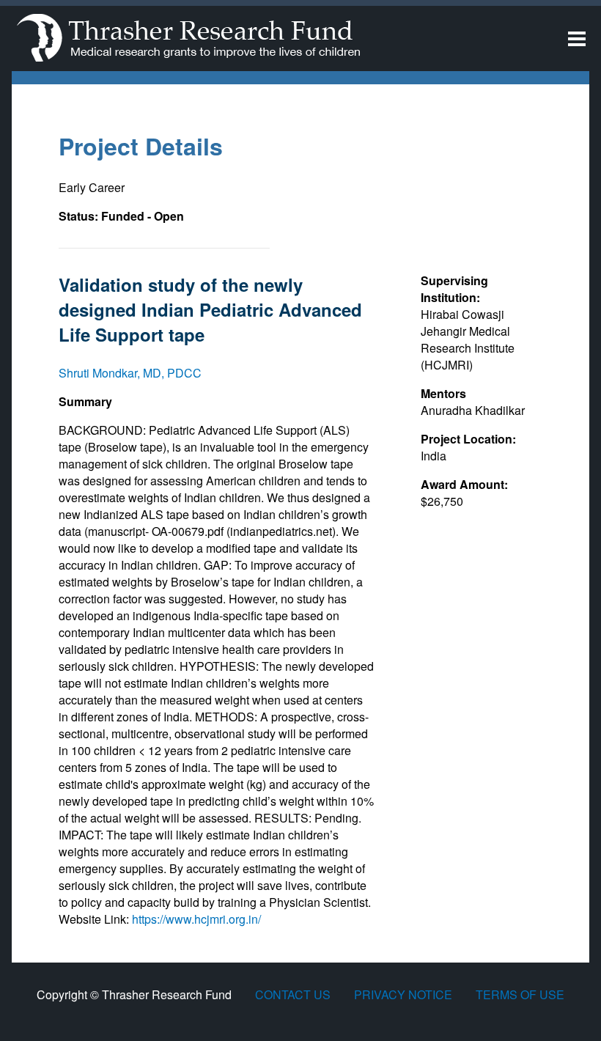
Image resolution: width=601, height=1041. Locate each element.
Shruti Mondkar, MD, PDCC (130, 372)
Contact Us (293, 994)
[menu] (577, 40)
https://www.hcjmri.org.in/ (196, 919)
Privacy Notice (403, 994)
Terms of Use (520, 994)
